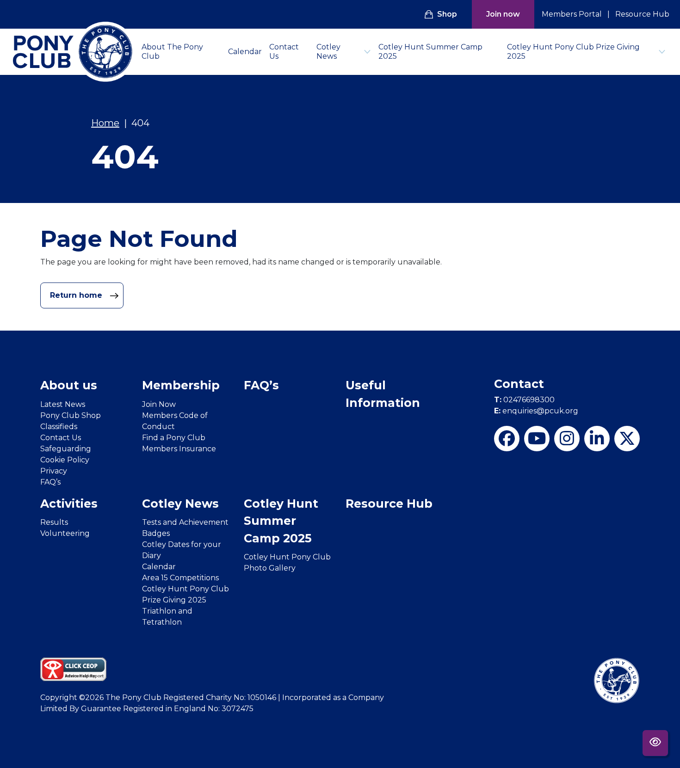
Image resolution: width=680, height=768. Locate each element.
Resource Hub (642, 14)
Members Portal (572, 14)
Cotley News (328, 52)
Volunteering (65, 533)
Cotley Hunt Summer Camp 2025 (430, 52)
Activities (69, 503)
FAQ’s (50, 482)
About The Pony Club (172, 52)
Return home (77, 295)
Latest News (62, 404)
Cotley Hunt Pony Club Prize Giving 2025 (573, 52)
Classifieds (58, 426)
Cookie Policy (64, 459)
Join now (503, 14)
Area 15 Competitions (180, 577)
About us (68, 385)
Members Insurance (179, 448)
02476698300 (524, 399)
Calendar (245, 51)
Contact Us (284, 52)
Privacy (53, 471)
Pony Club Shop (70, 415)
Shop (447, 14)
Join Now (159, 404)
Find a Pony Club (173, 437)
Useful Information (383, 394)
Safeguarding (65, 448)
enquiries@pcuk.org (536, 410)
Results (54, 522)
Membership (181, 385)
